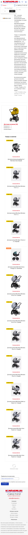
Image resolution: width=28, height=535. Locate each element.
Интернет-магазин (14, 511)
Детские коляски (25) (11, 124)
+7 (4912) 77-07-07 (21, 5)
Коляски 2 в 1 (8, 126)
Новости (14, 505)
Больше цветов (16, 156)
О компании (14, 503)
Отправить (5, 483)
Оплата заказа (14, 513)
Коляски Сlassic (8, 129)
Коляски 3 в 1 (8, 127)
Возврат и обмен (14, 517)
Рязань (4, 5)
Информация (14, 519)
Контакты (14, 508)
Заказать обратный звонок (14, 495)
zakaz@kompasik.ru (14, 498)
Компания (14, 501)
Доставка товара (14, 515)
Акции (14, 507)
